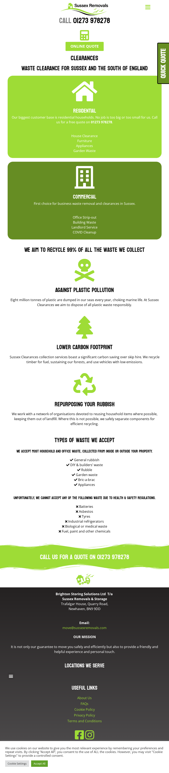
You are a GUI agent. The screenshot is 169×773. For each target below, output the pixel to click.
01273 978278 (84, 20)
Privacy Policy (84, 715)
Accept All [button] (39, 763)
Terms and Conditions (84, 721)
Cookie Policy (84, 709)
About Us (84, 698)
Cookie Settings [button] (17, 763)
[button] (11, 676)
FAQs (84, 703)
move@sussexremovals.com (84, 628)
